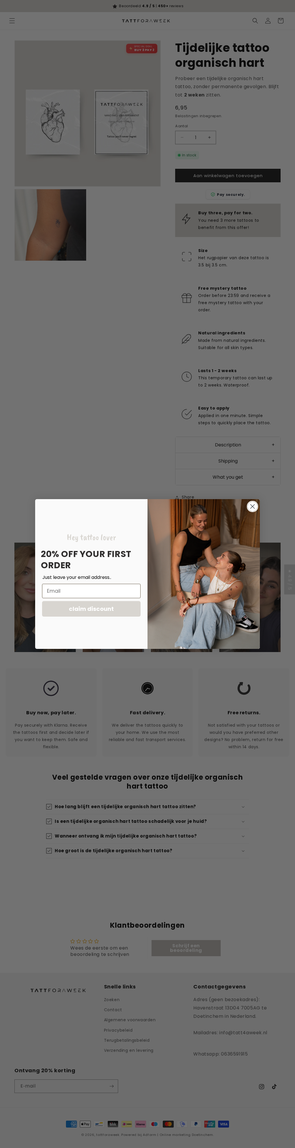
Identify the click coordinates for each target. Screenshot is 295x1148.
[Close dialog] (252, 506)
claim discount (91, 609)
